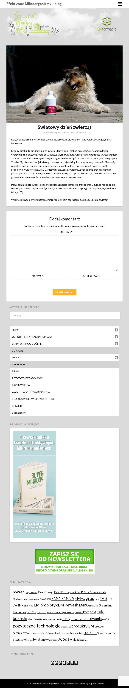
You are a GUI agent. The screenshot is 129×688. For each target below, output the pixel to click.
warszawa (54, 639)
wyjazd (75, 639)
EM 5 (103, 599)
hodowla (51, 612)
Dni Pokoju (45, 592)
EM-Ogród (84, 598)
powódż (105, 619)
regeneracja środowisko (72, 633)
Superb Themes (96, 683)
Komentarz (64, 231)
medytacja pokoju (49, 619)
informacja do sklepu (64, 612)
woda (64, 639)
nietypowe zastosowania (82, 618)
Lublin (39, 619)
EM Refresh (68, 605)
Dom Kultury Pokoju (67, 592)
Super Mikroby (25, 640)
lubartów (32, 619)
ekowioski (45, 598)
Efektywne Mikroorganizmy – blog (34, 4)
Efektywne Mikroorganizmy (26, 599)
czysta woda (31, 592)
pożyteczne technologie (37, 625)
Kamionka (79, 612)
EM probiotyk (46, 605)
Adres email (92, 275)
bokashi (19, 592)
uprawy (45, 639)
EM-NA (67, 598)
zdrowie (83, 640)
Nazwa (37, 275)
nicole (59, 619)
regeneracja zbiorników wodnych (43, 633)
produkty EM (82, 626)
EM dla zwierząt (99, 199)
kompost (89, 612)
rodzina (90, 632)
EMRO (84, 605)
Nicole (82, 132)
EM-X (97, 599)
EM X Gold (93, 606)
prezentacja (66, 627)
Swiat (36, 639)
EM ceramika (25, 605)
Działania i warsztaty (93, 592)
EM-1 (56, 598)
